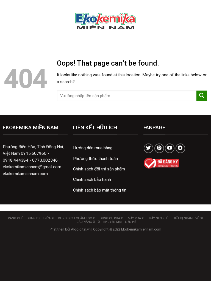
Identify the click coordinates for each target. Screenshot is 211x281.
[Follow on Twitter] (148, 148)
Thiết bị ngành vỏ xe (187, 218)
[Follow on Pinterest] (159, 148)
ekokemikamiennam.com (25, 173)
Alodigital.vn (81, 229)
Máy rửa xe (136, 218)
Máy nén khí (158, 218)
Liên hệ (130, 222)
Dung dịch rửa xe (41, 218)
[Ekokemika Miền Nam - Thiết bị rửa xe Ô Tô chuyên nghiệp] (105, 21)
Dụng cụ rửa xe (112, 218)
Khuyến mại (112, 222)
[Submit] (201, 96)
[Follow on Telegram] (180, 148)
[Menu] (7, 21)
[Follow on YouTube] (169, 148)
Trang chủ (14, 218)
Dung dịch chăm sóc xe (77, 218)
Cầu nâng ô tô (88, 222)
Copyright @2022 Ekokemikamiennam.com (127, 229)
